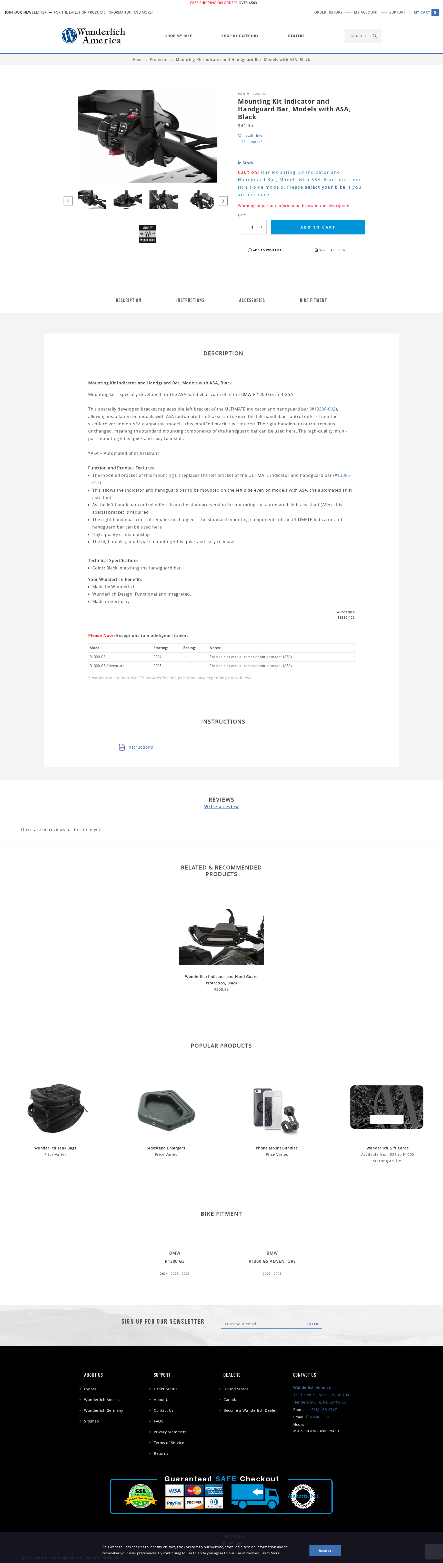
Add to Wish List (267, 250)
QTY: (242, 215)
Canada (230, 1399)
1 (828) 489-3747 (322, 1409)
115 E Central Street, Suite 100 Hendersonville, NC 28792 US (321, 1395)
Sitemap (91, 1421)
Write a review (221, 807)
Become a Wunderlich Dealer (250, 1410)
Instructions (140, 747)
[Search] (374, 36)
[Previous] (68, 201)
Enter (313, 1324)
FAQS (158, 1421)
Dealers (296, 36)
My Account (366, 12)
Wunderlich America (103, 1399)
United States (236, 1388)
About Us (162, 1399)
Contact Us (164, 1410)
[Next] (223, 201)
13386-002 (325, 409)
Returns (161, 1453)
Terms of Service (169, 1442)
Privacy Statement (170, 1431)
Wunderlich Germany (103, 1410)
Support (397, 12)
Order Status (165, 1388)
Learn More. (270, 1553)
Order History (328, 12)
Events (90, 1388)
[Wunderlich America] (94, 35)
